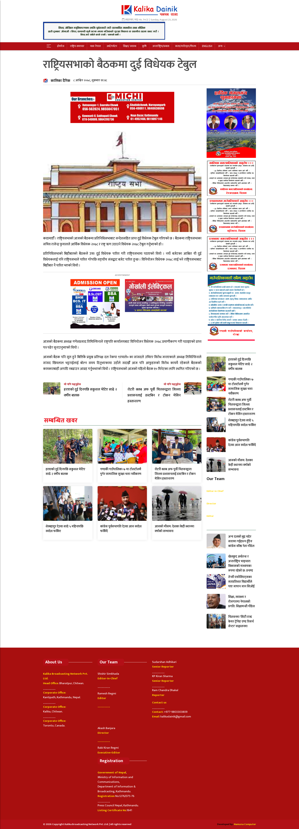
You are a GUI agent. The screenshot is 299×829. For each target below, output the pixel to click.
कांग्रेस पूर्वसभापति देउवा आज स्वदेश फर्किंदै (121, 529)
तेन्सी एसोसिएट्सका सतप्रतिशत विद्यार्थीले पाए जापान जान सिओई (241, 581)
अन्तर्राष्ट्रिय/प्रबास (160, 46)
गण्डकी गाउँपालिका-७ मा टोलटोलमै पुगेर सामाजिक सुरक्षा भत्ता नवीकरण (120, 472)
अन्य (220, 46)
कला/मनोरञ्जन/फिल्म (185, 46)
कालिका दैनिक (60, 80)
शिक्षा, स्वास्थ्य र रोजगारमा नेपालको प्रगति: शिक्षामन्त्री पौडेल (241, 601)
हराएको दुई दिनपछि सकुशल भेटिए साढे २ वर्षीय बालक (65, 472)
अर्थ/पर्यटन (112, 46)
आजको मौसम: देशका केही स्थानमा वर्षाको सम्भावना (174, 529)
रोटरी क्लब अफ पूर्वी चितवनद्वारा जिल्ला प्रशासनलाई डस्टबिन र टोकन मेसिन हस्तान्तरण (175, 474)
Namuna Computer (245, 824)
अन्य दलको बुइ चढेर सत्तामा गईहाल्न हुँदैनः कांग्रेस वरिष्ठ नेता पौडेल (241, 541)
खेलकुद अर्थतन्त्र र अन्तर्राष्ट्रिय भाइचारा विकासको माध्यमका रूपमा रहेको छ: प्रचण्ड (240, 563)
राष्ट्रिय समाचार (77, 46)
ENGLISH (207, 46)
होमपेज (60, 46)
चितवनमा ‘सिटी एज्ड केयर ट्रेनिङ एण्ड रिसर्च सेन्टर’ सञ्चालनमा (241, 621)
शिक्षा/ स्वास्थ (129, 46)
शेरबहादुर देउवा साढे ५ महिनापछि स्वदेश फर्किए (64, 529)
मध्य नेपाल (95, 46)
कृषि (144, 46)
